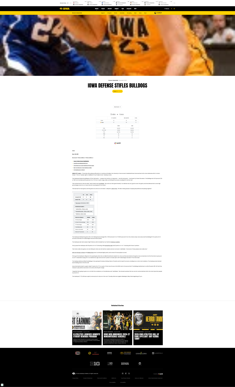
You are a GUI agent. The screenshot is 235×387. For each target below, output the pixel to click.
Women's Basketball (113, 80)
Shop (135, 8)
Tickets (103, 8)
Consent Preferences (87, 378)
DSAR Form (114, 378)
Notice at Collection (139, 378)
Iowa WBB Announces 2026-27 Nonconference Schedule (117, 335)
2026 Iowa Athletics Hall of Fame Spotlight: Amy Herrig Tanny (146, 336)
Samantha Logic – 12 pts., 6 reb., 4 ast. (84, 211)
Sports (96, 8)
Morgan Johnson (81, 252)
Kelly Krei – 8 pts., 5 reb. (81, 213)
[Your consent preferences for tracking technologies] (2, 385)
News (140, 13)
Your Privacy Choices (125, 378)
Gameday (122, 13)
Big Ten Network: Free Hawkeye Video (83, 167)
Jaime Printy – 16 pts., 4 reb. (82, 209)
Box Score (116, 107)
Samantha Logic (109, 245)
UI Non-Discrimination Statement (155, 378)
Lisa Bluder (101, 183)
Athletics (129, 8)
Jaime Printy (114, 188)
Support (110, 8)
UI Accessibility (112, 382)
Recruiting (129, 13)
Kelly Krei (74, 252)
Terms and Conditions (102, 378)
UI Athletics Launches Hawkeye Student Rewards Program (86, 335)
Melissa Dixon (90, 252)
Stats (135, 13)
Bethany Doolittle (115, 242)
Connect (117, 8)
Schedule (109, 13)
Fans (123, 8)
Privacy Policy (75, 378)
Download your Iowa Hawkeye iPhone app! (84, 165)
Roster (115, 13)
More (145, 13)
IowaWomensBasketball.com (81, 163)
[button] (70, 3)
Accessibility (123, 382)
